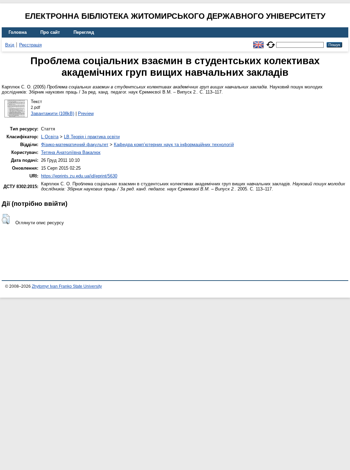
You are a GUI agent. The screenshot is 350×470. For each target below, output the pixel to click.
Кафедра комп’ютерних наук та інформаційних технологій (174, 144)
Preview (86, 113)
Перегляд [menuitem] (83, 32)
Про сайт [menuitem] (50, 32)
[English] (258, 41)
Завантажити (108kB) (52, 113)
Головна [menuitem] (18, 32)
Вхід (9, 44)
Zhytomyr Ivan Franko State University (67, 286)
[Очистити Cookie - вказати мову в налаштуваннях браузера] (270, 41)
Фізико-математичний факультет (74, 144)
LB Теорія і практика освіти (92, 136)
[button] (6, 219)
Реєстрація (30, 44)
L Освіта (49, 136)
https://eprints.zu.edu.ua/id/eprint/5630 (79, 176)
